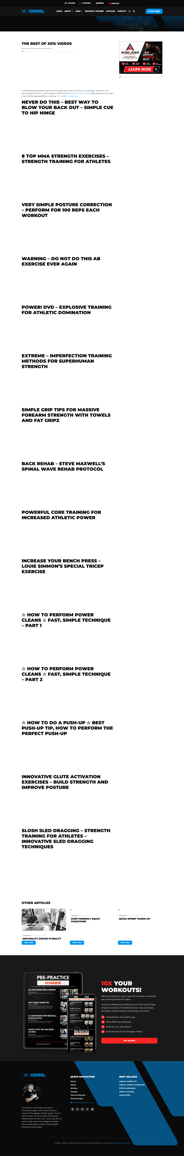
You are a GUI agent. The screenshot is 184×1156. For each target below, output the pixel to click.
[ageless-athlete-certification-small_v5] (140, 76)
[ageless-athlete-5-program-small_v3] (140, 42)
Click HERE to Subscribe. (67, 96)
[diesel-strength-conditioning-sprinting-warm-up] (119, 910)
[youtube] (92, 1109)
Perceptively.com (122, 1143)
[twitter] (77, 1109)
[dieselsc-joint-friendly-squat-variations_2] (71, 910)
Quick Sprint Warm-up (134, 918)
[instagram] (82, 1109)
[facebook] (87, 1109)
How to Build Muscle (38, 935)
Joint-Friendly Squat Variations (85, 920)
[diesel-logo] (32, 10)
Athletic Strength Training (88, 915)
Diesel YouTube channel (79, 93)
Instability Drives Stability (42, 938)
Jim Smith (27, 48)
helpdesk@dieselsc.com (83, 1102)
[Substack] (72, 1109)
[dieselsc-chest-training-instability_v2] (44, 909)
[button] (134, 11)
